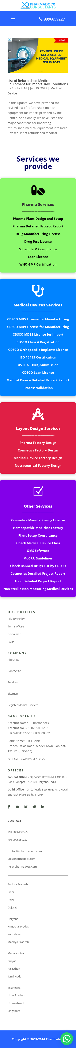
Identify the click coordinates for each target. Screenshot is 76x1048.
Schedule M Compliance (38, 249)
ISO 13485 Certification (38, 357)
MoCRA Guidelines (38, 558)
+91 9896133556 (17, 832)
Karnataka (14, 934)
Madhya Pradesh (18, 942)
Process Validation (38, 388)
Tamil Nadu (15, 976)
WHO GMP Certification (38, 264)
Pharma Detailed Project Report (38, 226)
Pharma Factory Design (38, 442)
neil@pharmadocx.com (22, 866)
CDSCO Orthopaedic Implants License (38, 349)
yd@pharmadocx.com (21, 859)
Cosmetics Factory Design (38, 450)
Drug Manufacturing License (38, 234)
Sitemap (13, 693)
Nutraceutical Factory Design (38, 465)
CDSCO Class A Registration (38, 342)
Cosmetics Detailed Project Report (38, 573)
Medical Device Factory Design (38, 458)
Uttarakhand (16, 1003)
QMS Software (38, 550)
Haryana (13, 919)
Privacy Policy (16, 618)
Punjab (12, 961)
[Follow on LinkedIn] (42, 806)
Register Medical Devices (23, 705)
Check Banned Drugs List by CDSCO (38, 566)
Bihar (11, 892)
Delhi (11, 900)
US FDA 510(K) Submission (38, 365)
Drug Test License (38, 241)
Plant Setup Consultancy (38, 535)
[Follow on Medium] (25, 806)
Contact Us (14, 671)
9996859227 (54, 19)
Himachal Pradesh (19, 926)
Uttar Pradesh (16, 995)
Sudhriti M (19, 88)
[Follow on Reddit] (34, 806)
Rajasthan (14, 968)
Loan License (38, 257)
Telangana (14, 988)
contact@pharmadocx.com (25, 851)
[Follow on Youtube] (17, 806)
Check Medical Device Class (38, 543)
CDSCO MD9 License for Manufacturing (38, 327)
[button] (66, 1038)
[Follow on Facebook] (8, 806)
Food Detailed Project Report (38, 581)
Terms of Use (16, 626)
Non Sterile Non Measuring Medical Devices (38, 589)
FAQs (11, 642)
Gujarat (12, 907)
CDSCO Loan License (38, 372)
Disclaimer (14, 634)
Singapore (14, 1011)
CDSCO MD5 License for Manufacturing (38, 319)
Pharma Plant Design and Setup (38, 218)
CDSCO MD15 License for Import (38, 334)
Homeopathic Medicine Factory (38, 528)
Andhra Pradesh (18, 884)
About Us (13, 660)
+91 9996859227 (17, 840)
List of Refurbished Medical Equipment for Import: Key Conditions (38, 82)
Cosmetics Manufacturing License (38, 520)
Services (13, 682)
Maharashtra (16, 953)
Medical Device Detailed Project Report (38, 380)
